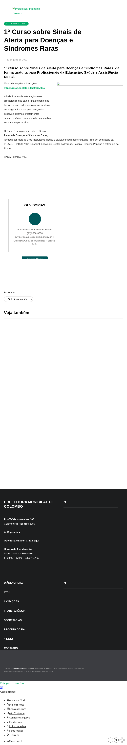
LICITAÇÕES (11, 601)
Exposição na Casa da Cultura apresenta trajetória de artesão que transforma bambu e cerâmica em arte (83, 409)
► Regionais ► (12, 532)
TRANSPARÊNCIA (14, 610)
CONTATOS (11, 648)
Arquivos (9, 292)
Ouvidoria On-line (35, 259)
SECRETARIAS (13, 620)
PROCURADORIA (14, 629)
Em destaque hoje (16, 24)
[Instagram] (8, 661)
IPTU (7, 592)
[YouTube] (16, 661)
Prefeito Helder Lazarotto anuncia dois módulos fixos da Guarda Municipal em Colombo (82, 352)
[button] (110, 740)
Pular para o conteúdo (12, 683)
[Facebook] (13, 661)
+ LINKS (9, 638)
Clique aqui (32, 540)
